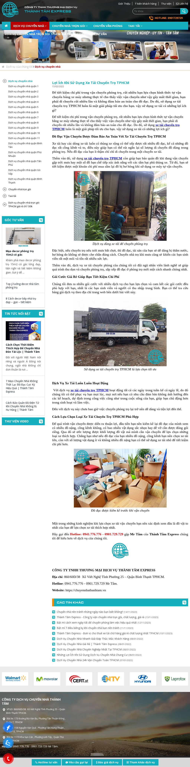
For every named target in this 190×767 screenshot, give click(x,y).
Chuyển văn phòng (107, 26)
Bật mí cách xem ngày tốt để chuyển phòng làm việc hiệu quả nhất (104, 622)
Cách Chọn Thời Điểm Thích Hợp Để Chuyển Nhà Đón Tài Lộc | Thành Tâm (23, 348)
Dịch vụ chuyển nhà (29, 26)
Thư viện (166, 3)
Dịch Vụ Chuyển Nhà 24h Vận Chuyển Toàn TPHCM (95, 660)
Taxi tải (134, 26)
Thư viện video (17, 421)
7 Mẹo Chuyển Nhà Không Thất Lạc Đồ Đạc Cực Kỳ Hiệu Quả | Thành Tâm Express (21, 386)
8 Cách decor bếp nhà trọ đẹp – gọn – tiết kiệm (21, 300)
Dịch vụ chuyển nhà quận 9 (23, 127)
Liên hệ (183, 3)
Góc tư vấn (98, 34)
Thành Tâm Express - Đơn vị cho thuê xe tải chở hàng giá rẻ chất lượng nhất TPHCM (114, 633)
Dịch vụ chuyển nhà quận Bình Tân (25, 145)
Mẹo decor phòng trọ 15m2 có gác (20, 252)
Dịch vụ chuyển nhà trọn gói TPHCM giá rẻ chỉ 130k (44, 34)
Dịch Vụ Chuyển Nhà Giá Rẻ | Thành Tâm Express (94, 644)
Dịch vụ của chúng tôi (19, 66)
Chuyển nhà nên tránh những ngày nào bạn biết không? (97, 612)
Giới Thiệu (124, 3)
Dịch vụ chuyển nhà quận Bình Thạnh (25, 180)
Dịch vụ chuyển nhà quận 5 (23, 107)
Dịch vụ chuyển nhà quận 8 (23, 122)
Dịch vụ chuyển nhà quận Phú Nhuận (25, 154)
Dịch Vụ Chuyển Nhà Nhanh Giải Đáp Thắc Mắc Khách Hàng (100, 638)
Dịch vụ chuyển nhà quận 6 (23, 112)
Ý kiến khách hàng (145, 3)
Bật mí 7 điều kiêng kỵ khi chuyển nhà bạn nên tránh (95, 628)
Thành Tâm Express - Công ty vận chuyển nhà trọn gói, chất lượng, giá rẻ (107, 617)
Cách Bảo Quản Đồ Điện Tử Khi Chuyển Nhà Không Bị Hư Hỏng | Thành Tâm (22, 406)
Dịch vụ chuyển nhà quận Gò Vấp (24, 171)
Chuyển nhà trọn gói (69, 26)
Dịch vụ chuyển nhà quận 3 (23, 96)
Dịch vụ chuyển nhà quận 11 (24, 138)
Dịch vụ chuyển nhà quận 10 (24, 133)
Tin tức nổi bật (18, 314)
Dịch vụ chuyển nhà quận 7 (23, 117)
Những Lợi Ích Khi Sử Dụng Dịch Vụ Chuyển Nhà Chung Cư (99, 655)
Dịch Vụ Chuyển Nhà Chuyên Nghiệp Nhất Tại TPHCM (96, 649)
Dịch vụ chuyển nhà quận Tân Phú (24, 162)
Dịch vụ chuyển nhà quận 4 (23, 101)
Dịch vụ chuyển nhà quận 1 (23, 86)
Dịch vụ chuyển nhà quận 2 (23, 91)
